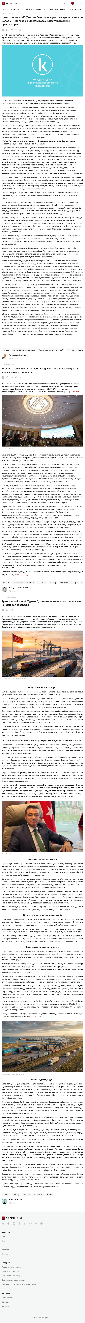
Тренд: (4, 9)
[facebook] (19, 1223)
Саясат (5, 1241)
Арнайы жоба (52, 9)
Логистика (38, 1195)
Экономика (6, 1249)
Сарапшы (42, 583)
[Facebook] (16, 30)
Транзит (26, 1195)
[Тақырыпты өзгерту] (74, 3)
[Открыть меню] (81, 3)
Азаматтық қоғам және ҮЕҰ (51, 350)
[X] (20, 30)
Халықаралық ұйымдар (23, 583)
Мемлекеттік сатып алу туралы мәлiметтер (19, 1284)
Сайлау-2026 (14, 9)
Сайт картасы (7, 1298)
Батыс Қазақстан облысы (23, 350)
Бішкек (6, 583)
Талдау (6, 350)
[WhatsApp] (7, 30)
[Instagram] (3, 30)
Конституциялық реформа (35, 9)
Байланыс (5, 1302)
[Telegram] (11, 30)
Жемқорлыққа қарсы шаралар (14, 1280)
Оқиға (4, 1236)
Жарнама (5, 1306)
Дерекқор (63, 9)
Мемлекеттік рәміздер (11, 1276)
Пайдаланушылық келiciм (11, 1267)
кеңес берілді (22, 574)
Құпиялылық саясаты (10, 1271)
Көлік (49, 1195)
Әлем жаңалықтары (69, 583)
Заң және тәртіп (75, 9)
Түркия (6, 1195)
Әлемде (5, 1254)
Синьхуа (75, 392)
